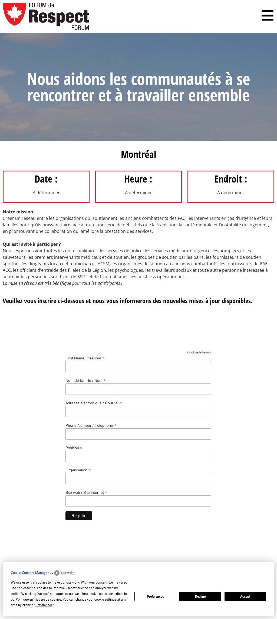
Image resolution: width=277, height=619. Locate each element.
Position (73, 447)
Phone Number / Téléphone (90, 425)
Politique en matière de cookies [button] (38, 599)
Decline (200, 596)
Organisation (78, 470)
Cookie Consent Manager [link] (30, 572)
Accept (245, 596)
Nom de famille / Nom (85, 380)
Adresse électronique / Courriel (93, 402)
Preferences (155, 596)
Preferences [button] (43, 605)
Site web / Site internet (86, 492)
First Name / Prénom (84, 358)
